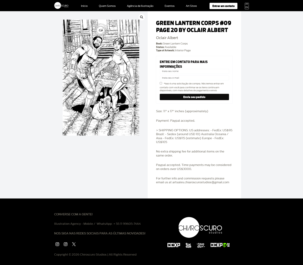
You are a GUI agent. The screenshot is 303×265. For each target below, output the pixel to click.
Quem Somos (107, 6)
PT (247, 4)
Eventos (170, 6)
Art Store (191, 6)
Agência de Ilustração (140, 6)
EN (246, 7)
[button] (142, 17)
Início (84, 6)
